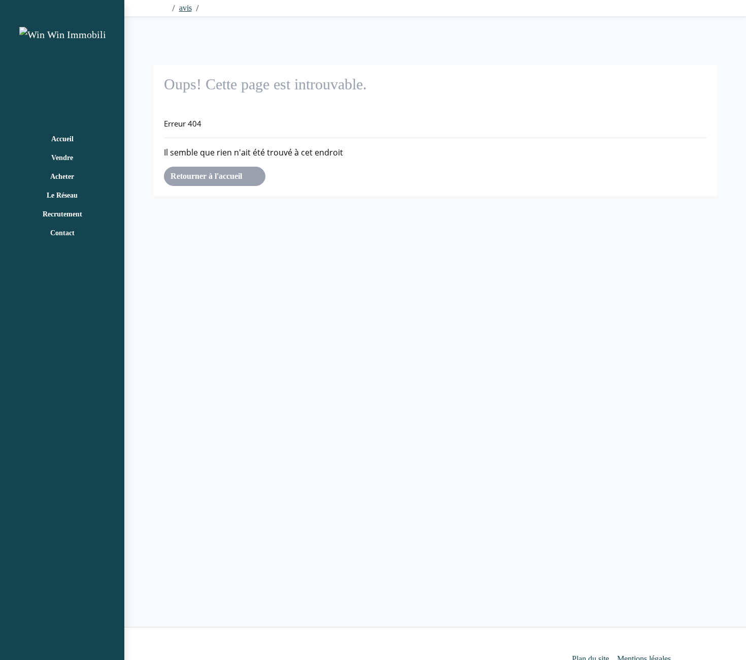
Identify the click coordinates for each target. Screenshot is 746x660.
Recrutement (62, 214)
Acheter (62, 176)
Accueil (62, 139)
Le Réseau (62, 195)
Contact (62, 233)
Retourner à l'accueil (207, 176)
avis (185, 8)
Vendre (62, 158)
